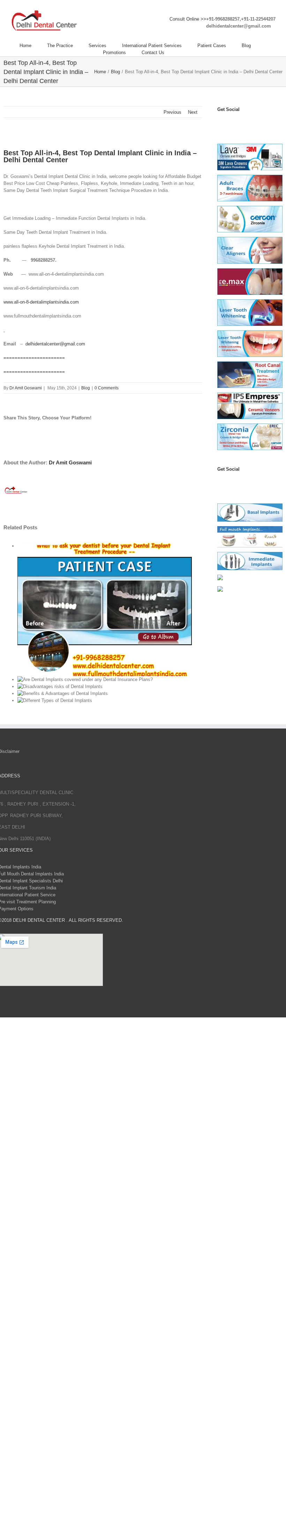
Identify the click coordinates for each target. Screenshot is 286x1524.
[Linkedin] (259, 123)
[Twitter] (228, 123)
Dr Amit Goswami (25, 388)
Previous (172, 112)
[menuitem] (33, 45)
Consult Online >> (188, 19)
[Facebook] (220, 123)
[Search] (181, 52)
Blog (85, 388)
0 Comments (107, 388)
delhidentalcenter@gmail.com (55, 343)
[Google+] (259, 483)
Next (192, 112)
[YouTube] (236, 123)
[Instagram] (243, 123)
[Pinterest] (251, 123)
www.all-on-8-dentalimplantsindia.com (41, 302)
